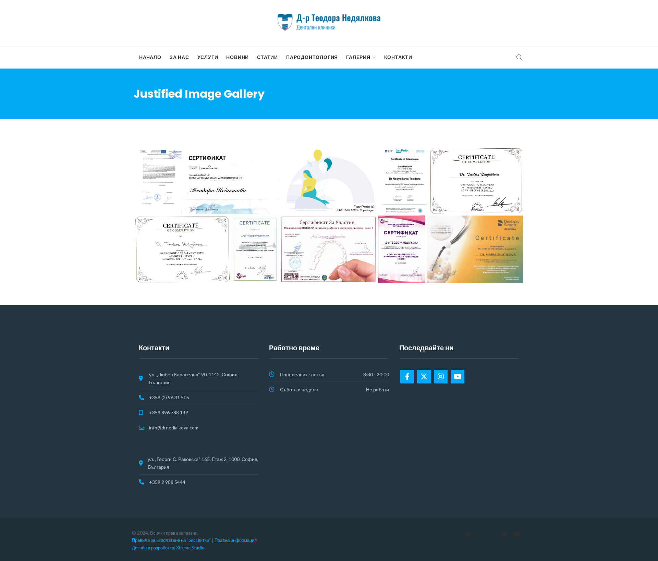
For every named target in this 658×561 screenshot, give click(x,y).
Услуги (207, 57)
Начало (150, 57)
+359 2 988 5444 (167, 482)
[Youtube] (457, 376)
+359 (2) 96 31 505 (169, 397)
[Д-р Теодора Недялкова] (329, 22)
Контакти (398, 57)
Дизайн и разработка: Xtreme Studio (168, 547)
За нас (179, 57)
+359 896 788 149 (168, 412)
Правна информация (236, 540)
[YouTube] (516, 534)
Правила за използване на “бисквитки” (171, 540)
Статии (267, 57)
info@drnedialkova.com (173, 427)
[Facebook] (407, 376)
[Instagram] (441, 376)
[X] (504, 534)
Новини (237, 57)
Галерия (358, 57)
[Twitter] (424, 376)
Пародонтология (312, 57)
